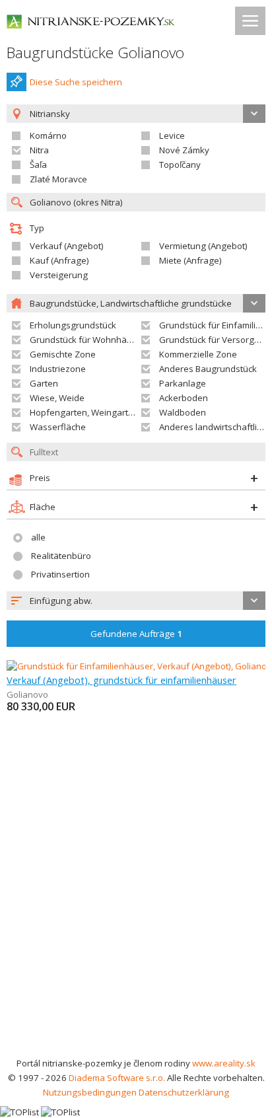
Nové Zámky (184, 150)
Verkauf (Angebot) (67, 246)
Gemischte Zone (63, 354)
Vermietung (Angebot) (203, 246)
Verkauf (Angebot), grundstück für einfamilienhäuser (121, 680)
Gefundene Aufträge (136, 634)
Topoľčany (180, 164)
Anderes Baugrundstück (208, 369)
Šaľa (38, 164)
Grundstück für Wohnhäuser (87, 340)
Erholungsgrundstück (73, 325)
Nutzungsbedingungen (90, 1092)
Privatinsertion (60, 574)
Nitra (39, 150)
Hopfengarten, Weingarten (84, 412)
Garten (44, 383)
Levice (172, 135)
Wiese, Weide (57, 398)
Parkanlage (182, 383)
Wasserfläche (58, 427)
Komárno (48, 135)
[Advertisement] (136, 913)
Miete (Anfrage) (190, 260)
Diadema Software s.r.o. (117, 1078)
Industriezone (58, 369)
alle (38, 537)
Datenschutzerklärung (184, 1092)
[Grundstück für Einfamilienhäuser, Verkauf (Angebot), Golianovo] (136, 666)
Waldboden (182, 412)
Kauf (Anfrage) (59, 260)
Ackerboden (183, 398)
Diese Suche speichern (76, 82)
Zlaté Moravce (58, 179)
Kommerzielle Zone (198, 354)
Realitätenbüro (61, 556)
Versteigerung (59, 275)
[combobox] (136, 600)
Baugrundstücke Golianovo (95, 52)
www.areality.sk (223, 1063)
